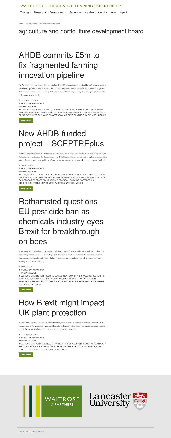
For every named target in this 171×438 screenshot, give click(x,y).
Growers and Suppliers (81, 12)
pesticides (29, 180)
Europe (34, 346)
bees (21, 278)
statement (35, 284)
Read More (26, 120)
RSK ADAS (74, 180)
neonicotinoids (40, 281)
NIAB (97, 177)
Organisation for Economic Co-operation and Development (50, 115)
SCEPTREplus (87, 180)
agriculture (28, 109)
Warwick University (65, 183)
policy (65, 281)
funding (52, 112)
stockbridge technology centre (36, 183)
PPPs (42, 349)
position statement (79, 281)
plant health (88, 346)
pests (39, 180)
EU (64, 278)
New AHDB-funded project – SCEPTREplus (61, 138)
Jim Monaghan (91, 112)
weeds (79, 183)
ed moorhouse (81, 177)
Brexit (28, 278)
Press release (28, 106)
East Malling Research (60, 177)
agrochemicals (91, 174)
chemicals (37, 278)
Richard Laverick (97, 115)
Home (21, 23)
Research (64, 180)
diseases (42, 177)
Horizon (76, 346)
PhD (85, 115)
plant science (50, 180)
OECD (102, 112)
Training (24, 12)
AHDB (93, 109)
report (49, 349)
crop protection (28, 177)
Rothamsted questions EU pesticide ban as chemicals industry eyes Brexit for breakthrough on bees (61, 220)
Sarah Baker (60, 349)
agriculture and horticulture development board (63, 109)
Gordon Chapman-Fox (32, 103)
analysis (87, 275)
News (113, 12)
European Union (47, 346)
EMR (92, 177)
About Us (102, 12)
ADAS (23, 174)
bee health (98, 275)
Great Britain (64, 346)
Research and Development (49, 12)
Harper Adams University (70, 112)
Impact (123, 12)
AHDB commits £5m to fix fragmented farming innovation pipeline (59, 64)
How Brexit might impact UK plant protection (61, 307)
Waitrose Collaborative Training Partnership (71, 5)
